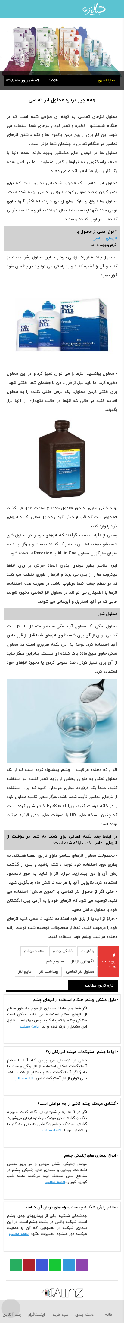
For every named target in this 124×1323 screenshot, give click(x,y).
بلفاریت (87, 951)
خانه (109, 1315)
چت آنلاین (12, 1315)
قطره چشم (55, 961)
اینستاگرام (36, 1315)
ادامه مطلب (29, 1026)
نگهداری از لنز (82, 961)
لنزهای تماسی (104, 238)
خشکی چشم (63, 951)
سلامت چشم (34, 951)
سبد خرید (60, 1315)
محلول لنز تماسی (80, 971)
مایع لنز (25, 971)
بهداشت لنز (48, 971)
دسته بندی (84, 1315)
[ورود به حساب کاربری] (7, 9)
